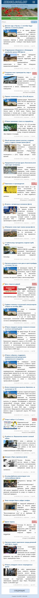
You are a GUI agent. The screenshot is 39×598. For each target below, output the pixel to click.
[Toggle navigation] (33, 2)
